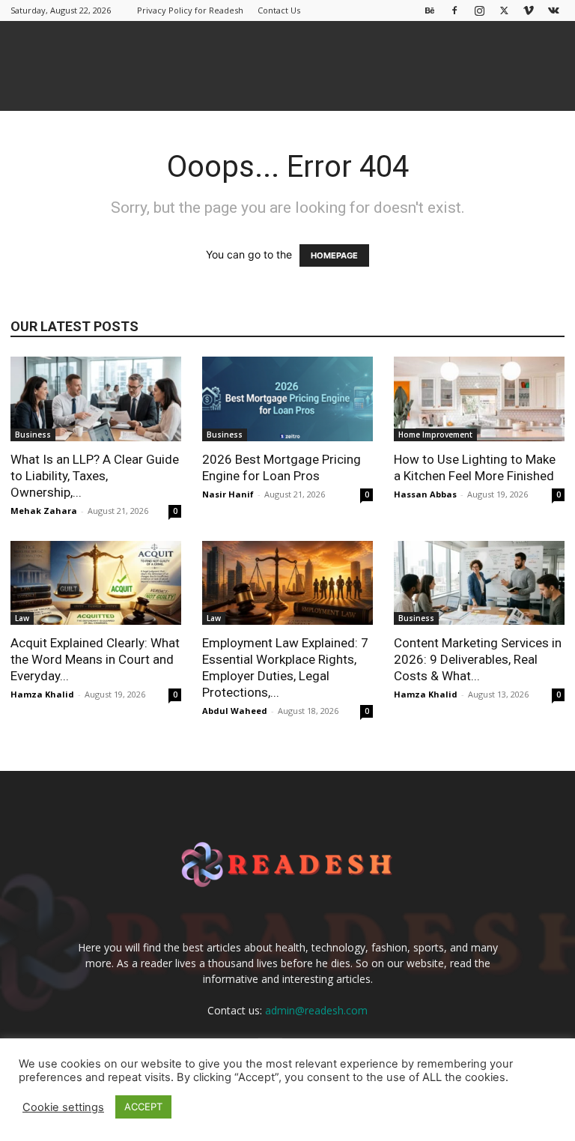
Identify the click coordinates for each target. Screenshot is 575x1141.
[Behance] (430, 10)
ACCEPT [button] (143, 1107)
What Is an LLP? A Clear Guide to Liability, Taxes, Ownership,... (94, 476)
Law (22, 618)
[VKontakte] (553, 10)
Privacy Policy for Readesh (190, 10)
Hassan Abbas (425, 494)
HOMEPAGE (334, 255)
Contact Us (279, 10)
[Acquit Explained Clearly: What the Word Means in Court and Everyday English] (95, 583)
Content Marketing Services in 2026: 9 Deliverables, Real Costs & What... (478, 659)
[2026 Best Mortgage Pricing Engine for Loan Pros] (287, 399)
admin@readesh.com (316, 1010)
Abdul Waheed (234, 710)
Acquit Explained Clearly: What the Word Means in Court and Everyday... (95, 659)
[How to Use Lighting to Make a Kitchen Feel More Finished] (479, 399)
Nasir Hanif (228, 494)
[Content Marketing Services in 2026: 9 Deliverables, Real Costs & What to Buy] (479, 583)
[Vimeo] (528, 10)
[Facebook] (454, 10)
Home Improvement (435, 434)
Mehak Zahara (43, 510)
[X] (504, 10)
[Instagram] (479, 10)
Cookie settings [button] (63, 1107)
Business (33, 434)
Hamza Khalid (42, 694)
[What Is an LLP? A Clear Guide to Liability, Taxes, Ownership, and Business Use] (95, 399)
